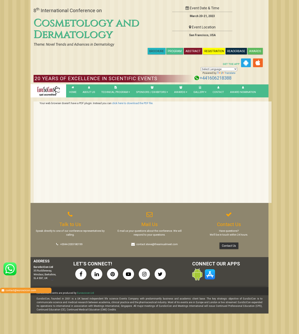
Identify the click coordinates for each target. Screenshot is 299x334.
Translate (230, 72)
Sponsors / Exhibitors (151, 92)
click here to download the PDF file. (132, 103)
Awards (255, 51)
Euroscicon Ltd (85, 293)
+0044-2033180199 (71, 244)
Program (175, 51)
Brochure (156, 51)
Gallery (198, 92)
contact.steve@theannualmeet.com (157, 244)
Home (72, 92)
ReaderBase (236, 51)
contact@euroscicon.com (20, 290)
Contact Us (229, 245)
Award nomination (243, 92)
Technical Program (114, 92)
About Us (89, 92)
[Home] (48, 90)
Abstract (193, 51)
